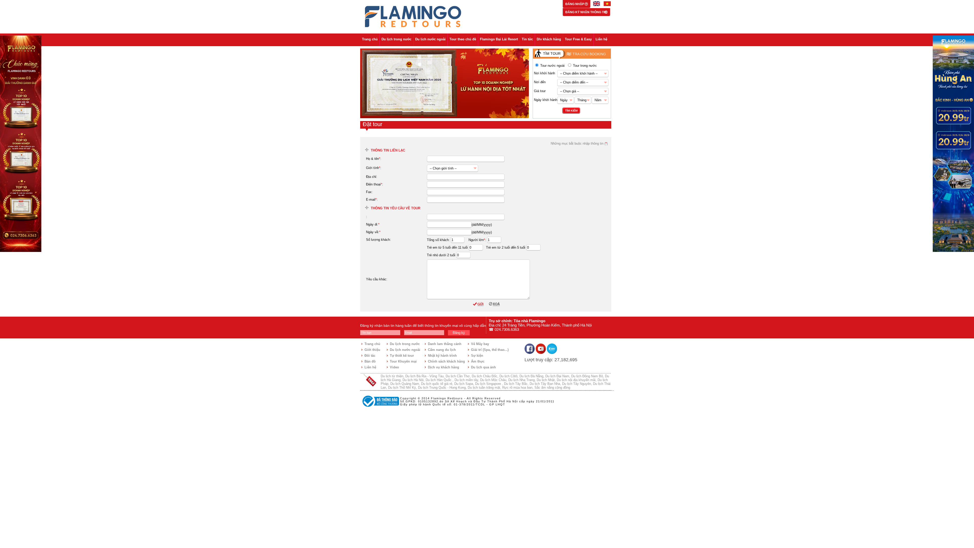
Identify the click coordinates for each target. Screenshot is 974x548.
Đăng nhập (575, 4)
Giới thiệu (372, 350)
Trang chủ (370, 39)
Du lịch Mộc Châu (493, 380)
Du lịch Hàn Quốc (439, 380)
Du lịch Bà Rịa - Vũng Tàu (424, 376)
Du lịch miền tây (466, 380)
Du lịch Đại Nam (557, 376)
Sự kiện (477, 355)
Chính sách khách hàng (446, 361)
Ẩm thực (477, 361)
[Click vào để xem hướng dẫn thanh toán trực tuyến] (380, 407)
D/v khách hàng (549, 39)
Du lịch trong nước (396, 39)
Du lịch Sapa (463, 384)
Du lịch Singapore (488, 384)
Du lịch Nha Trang (521, 380)
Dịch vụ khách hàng (443, 367)
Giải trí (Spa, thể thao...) (490, 350)
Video (394, 367)
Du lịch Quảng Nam (404, 384)
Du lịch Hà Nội (413, 380)
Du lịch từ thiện (392, 376)
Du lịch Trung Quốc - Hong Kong (442, 387)
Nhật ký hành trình (442, 355)
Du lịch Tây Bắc (516, 384)
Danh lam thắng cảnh (444, 344)
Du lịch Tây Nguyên (576, 384)
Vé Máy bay (480, 344)
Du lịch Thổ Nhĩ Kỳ (402, 387)
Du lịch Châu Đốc (484, 376)
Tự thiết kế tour (402, 355)
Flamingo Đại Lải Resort (499, 39)
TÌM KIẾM (571, 110)
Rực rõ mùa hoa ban (517, 387)
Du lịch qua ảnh (483, 367)
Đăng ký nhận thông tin (586, 12)
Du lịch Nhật (546, 380)
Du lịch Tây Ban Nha (545, 384)
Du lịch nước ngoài (430, 39)
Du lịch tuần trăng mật (484, 387)
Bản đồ (370, 361)
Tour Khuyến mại (403, 361)
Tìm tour (552, 54)
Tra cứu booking (589, 54)
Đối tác (369, 355)
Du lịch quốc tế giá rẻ (436, 384)
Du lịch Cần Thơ (458, 376)
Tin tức (527, 39)
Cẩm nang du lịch (442, 350)
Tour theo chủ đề (462, 39)
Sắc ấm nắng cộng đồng (552, 387)
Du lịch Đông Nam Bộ (587, 376)
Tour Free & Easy (578, 39)
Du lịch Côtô (508, 376)
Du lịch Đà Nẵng (531, 376)
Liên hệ (601, 39)
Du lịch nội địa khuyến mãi (576, 380)
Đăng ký (459, 333)
